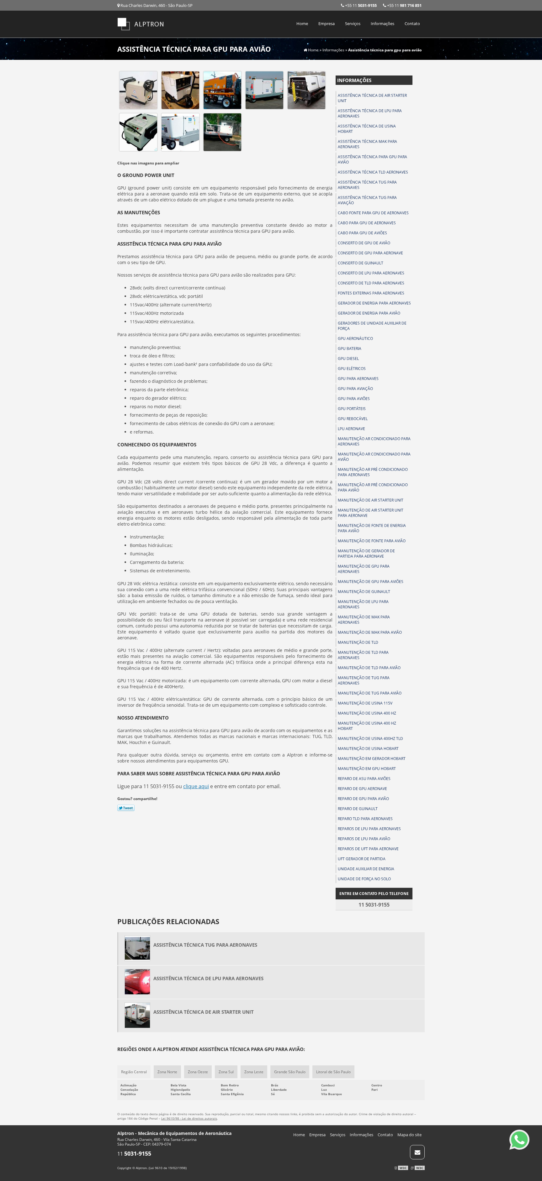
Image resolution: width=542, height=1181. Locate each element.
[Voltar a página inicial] (140, 23)
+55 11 (404, 5)
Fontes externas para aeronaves (371, 293)
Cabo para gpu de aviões (362, 233)
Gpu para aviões (354, 398)
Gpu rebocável (353, 418)
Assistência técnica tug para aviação (367, 200)
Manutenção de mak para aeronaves (364, 619)
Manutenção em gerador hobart (372, 758)
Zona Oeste (198, 1071)
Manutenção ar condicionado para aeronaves (374, 441)
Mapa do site (409, 1134)
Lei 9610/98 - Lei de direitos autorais (189, 1118)
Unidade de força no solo (364, 879)
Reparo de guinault (358, 808)
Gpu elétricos (352, 368)
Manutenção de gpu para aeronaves (364, 569)
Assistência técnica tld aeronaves (373, 172)
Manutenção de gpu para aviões (370, 581)
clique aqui (196, 786)
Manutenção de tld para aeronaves (363, 655)
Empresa (326, 23)
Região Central (134, 1071)
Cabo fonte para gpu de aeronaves (373, 213)
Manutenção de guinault (364, 591)
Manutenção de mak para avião (370, 632)
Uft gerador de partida (361, 858)
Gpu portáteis (352, 408)
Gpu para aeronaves (358, 378)
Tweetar (126, 808)
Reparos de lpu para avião (364, 838)
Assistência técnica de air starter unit (372, 98)
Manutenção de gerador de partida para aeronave (366, 553)
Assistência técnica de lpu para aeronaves (370, 113)
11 (134, 1153)
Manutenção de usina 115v (365, 703)
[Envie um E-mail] (417, 1152)
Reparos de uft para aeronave (368, 848)
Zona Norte (167, 1071)
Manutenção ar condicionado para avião (374, 456)
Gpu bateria (349, 348)
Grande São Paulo (290, 1071)
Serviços (352, 23)
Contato (412, 23)
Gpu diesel (348, 358)
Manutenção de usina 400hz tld (370, 738)
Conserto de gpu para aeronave (370, 253)
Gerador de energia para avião (369, 313)
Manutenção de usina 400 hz (367, 713)
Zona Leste (253, 1071)
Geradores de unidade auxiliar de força (372, 325)
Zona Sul (226, 1071)
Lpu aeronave (351, 428)
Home (302, 23)
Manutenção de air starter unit (370, 500)
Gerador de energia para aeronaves (374, 303)
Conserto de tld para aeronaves (371, 283)
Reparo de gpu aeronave (362, 788)
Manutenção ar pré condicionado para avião (373, 487)
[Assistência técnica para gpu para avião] (138, 89)
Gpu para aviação (355, 388)
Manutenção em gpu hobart (367, 768)
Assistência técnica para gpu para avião (372, 159)
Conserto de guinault (360, 263)
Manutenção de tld (358, 642)
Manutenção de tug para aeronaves (364, 680)
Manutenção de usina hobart (368, 748)
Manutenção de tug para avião (369, 693)
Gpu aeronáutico (355, 338)
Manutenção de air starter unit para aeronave (370, 512)
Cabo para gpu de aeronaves (367, 223)
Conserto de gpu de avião (364, 243)
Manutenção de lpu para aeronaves (363, 604)
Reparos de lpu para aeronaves (369, 828)
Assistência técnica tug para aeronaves (367, 184)
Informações (382, 23)
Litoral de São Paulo (333, 1071)
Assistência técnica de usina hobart (367, 128)
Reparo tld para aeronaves (365, 818)
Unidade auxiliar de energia (366, 868)
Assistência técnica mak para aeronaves (367, 144)
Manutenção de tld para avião (369, 667)
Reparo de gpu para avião (363, 798)
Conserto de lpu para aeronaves (371, 273)
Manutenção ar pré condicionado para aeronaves (373, 472)
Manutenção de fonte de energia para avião (372, 528)
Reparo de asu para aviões (364, 778)
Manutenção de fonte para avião (372, 541)
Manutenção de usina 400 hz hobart (367, 726)
